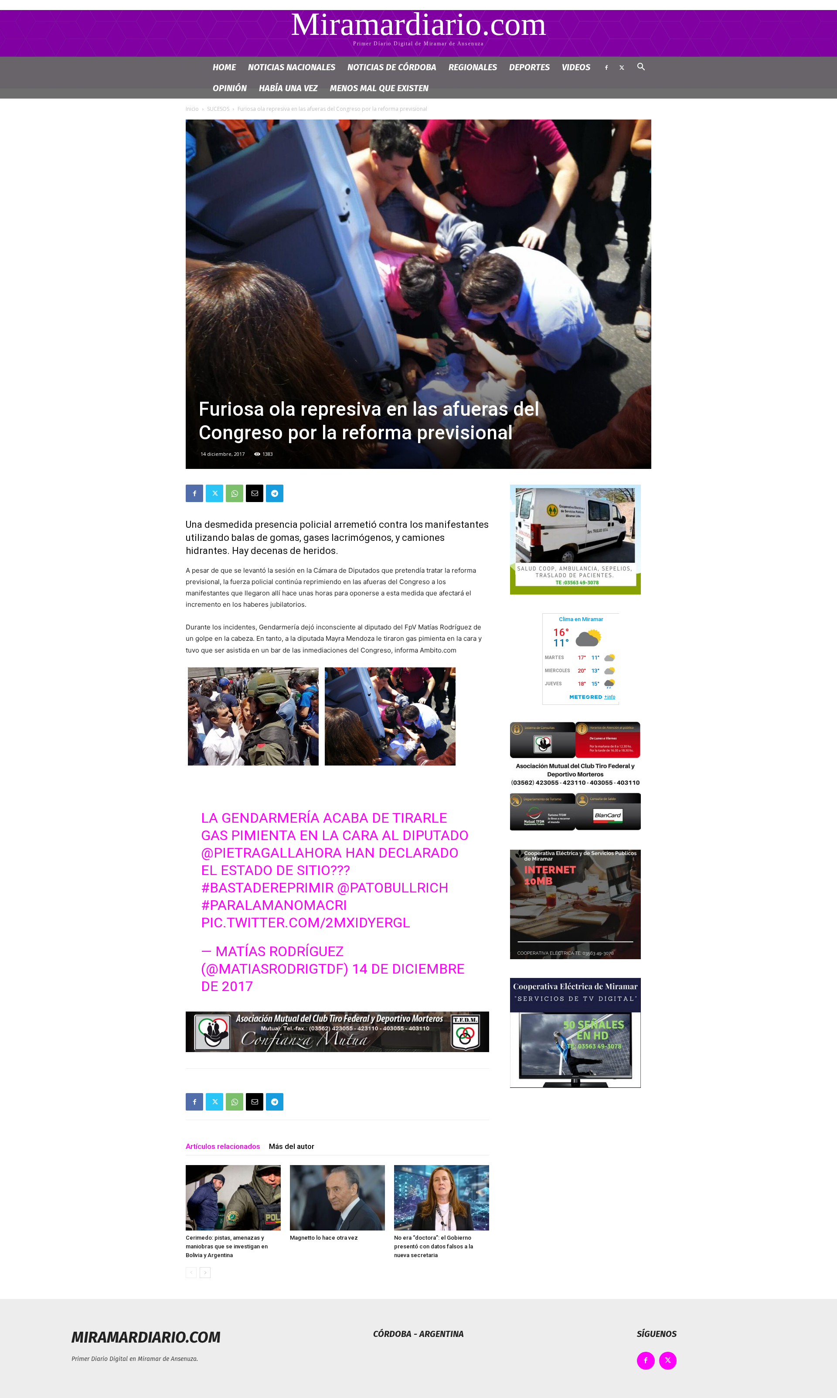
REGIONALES (473, 67)
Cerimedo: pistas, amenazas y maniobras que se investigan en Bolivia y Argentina (227, 1246)
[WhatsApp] (234, 493)
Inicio (192, 109)
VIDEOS (576, 67)
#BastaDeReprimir (267, 887)
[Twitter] (621, 67)
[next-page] (205, 1272)
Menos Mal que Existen (379, 88)
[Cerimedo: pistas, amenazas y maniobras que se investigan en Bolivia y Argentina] (233, 1198)
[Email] (254, 493)
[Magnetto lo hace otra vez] (337, 1198)
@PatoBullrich (393, 887)
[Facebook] (606, 67)
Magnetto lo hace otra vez (324, 1237)
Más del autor (291, 1146)
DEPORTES (529, 67)
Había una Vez (288, 88)
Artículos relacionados (223, 1146)
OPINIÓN (230, 88)
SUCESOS (218, 109)
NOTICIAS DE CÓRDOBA (391, 67)
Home (224, 67)
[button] (640, 68)
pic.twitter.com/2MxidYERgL (305, 922)
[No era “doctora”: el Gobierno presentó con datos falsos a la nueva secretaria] (441, 1198)
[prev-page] (191, 1272)
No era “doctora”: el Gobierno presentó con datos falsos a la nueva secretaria (433, 1246)
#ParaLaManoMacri (274, 905)
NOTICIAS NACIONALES (291, 67)
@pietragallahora (271, 852)
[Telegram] (274, 493)
